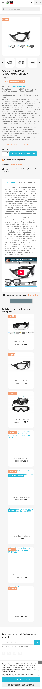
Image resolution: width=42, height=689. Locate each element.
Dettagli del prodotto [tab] (27, 182)
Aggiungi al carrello (23, 153)
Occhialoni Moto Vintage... (21, 497)
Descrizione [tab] (10, 182)
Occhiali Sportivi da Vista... (21, 458)
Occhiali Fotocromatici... (21, 575)
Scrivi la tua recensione (22, 301)
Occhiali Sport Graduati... (21, 536)
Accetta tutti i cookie (21, 679)
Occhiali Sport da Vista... (21, 341)
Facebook (3, 653)
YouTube (14, 653)
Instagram (20, 653)
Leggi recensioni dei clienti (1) (14, 169)
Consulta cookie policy (9, 674)
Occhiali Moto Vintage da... (21, 419)
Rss (9, 653)
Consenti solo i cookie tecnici (21, 685)
